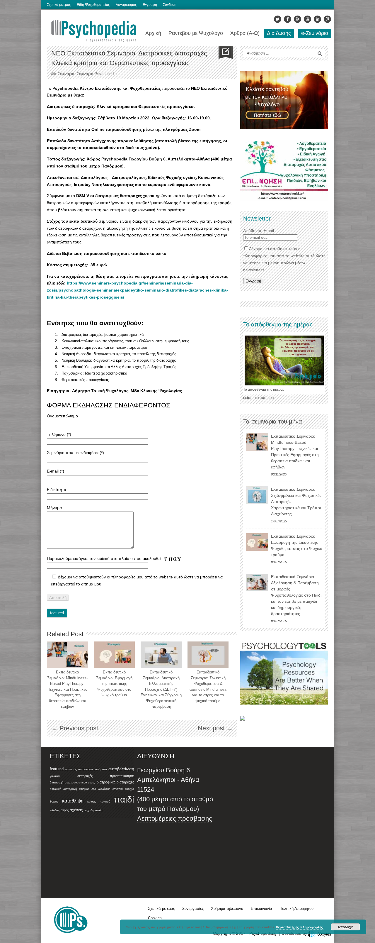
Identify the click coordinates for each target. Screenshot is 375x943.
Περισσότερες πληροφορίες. (300, 927)
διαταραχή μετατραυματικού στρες (72, 782)
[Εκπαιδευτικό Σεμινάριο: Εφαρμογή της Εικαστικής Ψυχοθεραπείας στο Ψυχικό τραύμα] (114, 654)
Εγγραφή (150, 5)
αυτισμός (71, 769)
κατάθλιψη (72, 800)
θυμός (54, 801)
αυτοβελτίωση (121, 768)
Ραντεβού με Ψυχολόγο (195, 33)
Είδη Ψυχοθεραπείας (93, 5)
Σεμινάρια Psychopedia (97, 74)
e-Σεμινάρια (314, 33)
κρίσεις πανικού (98, 801)
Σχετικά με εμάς (59, 5)
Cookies (155, 918)
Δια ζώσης (279, 33)
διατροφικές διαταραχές (115, 782)
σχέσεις (76, 810)
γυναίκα (55, 776)
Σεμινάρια (66, 74)
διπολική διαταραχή (63, 788)
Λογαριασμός (126, 5)
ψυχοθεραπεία (93, 810)
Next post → (215, 728)
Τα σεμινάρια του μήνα (272, 421)
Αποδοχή (345, 927)
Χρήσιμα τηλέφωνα (227, 908)
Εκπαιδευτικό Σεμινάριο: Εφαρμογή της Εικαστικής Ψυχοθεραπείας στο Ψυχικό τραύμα (114, 683)
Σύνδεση (169, 5)
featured (57, 613)
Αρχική (153, 33)
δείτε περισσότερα (258, 397)
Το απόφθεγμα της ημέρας (263, 389)
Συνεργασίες (193, 908)
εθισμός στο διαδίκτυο (94, 788)
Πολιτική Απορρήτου (296, 908)
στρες (65, 810)
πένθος (54, 810)
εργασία (117, 788)
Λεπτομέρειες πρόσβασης (174, 818)
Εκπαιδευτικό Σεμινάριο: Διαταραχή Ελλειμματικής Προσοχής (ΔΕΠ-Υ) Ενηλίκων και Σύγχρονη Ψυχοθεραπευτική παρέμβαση (161, 689)
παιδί (124, 799)
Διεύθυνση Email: (259, 230)
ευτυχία (129, 788)
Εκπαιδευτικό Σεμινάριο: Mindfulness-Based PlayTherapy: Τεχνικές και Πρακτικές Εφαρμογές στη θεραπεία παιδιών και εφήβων (67, 689)
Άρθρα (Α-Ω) (245, 33)
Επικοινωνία (261, 908)
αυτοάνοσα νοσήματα (92, 769)
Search (320, 53)
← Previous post (74, 728)
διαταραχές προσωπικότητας (105, 776)
